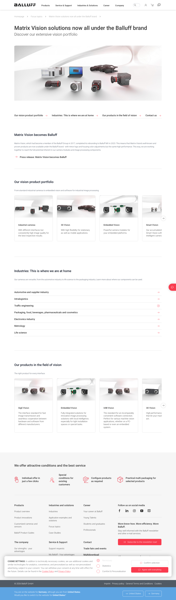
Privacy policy (118, 583)
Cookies (158, 583)
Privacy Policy (64, 571)
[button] (45, 6)
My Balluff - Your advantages (62, 554)
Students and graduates (94, 524)
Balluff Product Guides (24, 533)
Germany (155, 593)
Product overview (22, 511)
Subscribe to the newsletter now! (142, 542)
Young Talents (89, 517)
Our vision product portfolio (29, 115)
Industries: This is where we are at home (73, 115)
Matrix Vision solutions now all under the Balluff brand (73, 16)
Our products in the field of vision (119, 115)
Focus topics (36, 16)
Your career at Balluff (92, 511)
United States (135, 593)
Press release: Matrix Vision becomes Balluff (43, 157)
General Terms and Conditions (139, 583)
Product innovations (23, 517)
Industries (53, 511)
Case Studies (55, 533)
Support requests (56, 548)
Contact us (151, 115)
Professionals (89, 530)
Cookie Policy (48, 571)
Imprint (107, 583)
